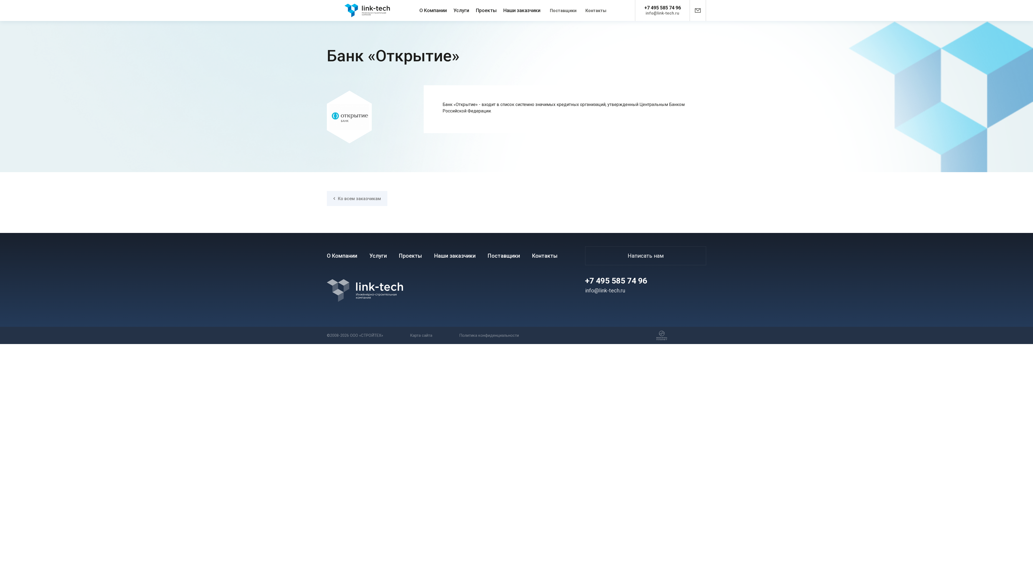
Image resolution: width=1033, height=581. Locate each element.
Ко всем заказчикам (359, 198)
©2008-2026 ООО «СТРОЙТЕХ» (355, 335)
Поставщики (563, 10)
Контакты (595, 10)
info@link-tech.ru (662, 13)
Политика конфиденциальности (489, 335)
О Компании (433, 10)
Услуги (461, 10)
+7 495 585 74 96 (662, 7)
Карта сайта (421, 335)
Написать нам (646, 256)
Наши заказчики (521, 10)
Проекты (486, 10)
